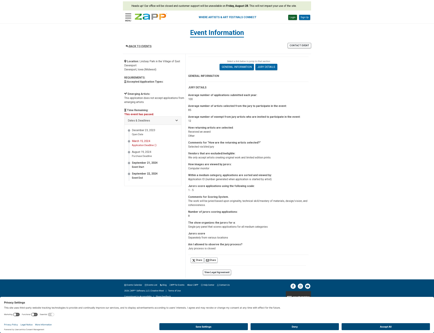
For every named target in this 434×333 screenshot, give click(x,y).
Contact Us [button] (224, 285)
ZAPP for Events (176, 285)
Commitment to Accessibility (138, 296)
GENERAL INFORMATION (237, 67)
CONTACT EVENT (299, 45)
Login (292, 17)
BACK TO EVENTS (140, 46)
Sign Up (305, 17)
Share (199, 260)
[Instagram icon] (300, 288)
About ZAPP (192, 285)
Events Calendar (134, 285)
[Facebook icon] (293, 288)
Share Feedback (163, 296)
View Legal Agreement (217, 272)
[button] (152, 121)
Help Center (208, 285)
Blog (164, 285)
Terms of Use (174, 291)
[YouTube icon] (307, 288)
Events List (151, 285)
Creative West (157, 291)
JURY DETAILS (266, 67)
